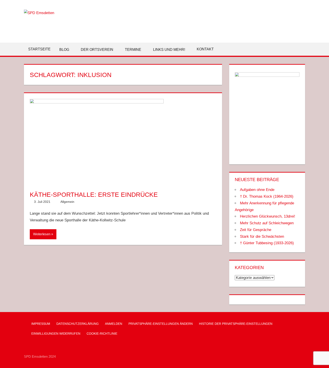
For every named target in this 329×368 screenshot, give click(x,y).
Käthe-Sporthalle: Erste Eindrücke (94, 194)
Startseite (39, 49)
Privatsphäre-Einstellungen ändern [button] (160, 323)
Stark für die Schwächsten (262, 236)
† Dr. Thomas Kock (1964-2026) (266, 196)
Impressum (40, 323)
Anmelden (113, 323)
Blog (64, 49)
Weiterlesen (41, 234)
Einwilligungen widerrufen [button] (55, 333)
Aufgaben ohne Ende (257, 190)
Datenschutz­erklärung (77, 323)
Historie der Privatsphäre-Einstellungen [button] (235, 323)
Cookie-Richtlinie (102, 333)
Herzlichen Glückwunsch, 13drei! (267, 216)
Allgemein (67, 201)
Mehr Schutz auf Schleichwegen (267, 223)
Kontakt (205, 49)
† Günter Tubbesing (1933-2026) (267, 243)
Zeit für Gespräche (255, 230)
